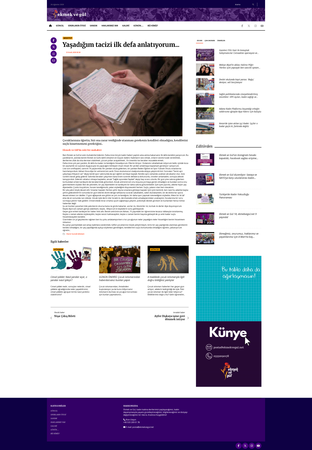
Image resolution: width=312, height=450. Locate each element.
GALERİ (125, 25)
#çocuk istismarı (77, 234)
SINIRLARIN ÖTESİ (77, 25)
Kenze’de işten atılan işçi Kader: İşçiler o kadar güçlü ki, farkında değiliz (238, 125)
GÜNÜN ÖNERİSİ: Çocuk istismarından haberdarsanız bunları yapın (119, 278)
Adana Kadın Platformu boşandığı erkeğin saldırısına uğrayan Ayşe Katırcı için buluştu (240, 110)
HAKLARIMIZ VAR (110, 25)
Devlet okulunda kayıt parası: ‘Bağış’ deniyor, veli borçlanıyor (236, 81)
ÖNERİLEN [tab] (221, 41)
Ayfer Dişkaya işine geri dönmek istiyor (169, 318)
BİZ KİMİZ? (153, 25)
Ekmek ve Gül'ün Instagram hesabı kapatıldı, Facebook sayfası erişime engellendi (237, 158)
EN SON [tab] (199, 41)
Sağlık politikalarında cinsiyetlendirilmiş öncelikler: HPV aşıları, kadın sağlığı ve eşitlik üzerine (238, 97)
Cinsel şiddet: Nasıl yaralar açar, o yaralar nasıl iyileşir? (69, 278)
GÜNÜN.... (138, 25)
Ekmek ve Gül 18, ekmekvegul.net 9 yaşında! (238, 215)
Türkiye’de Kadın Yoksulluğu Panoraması (234, 196)
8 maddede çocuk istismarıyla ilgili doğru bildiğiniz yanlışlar (166, 278)
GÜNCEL (60, 25)
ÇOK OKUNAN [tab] (210, 41)
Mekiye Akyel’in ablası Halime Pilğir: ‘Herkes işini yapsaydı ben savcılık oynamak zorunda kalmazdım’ (240, 67)
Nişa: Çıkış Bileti (64, 316)
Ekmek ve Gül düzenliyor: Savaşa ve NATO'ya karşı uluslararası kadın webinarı (238, 178)
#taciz (68, 234)
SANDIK (93, 25)
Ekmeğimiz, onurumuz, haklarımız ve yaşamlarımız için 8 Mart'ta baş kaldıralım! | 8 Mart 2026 (238, 237)
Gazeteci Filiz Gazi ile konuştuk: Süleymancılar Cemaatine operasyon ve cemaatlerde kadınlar (238, 53)
